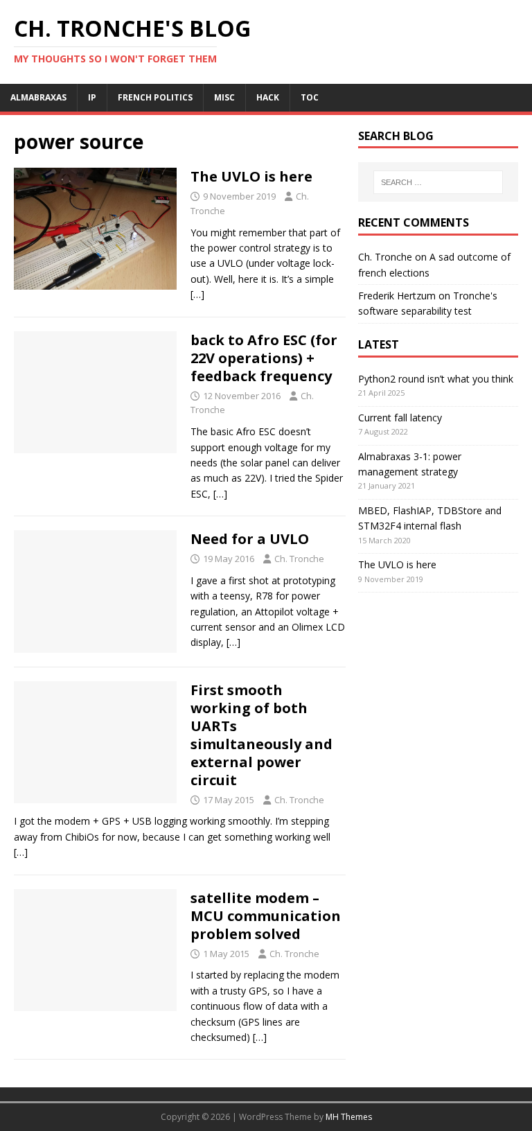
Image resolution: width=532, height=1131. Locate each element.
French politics (155, 97)
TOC (310, 97)
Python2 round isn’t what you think (435, 378)
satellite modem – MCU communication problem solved (265, 915)
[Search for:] (438, 182)
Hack (267, 97)
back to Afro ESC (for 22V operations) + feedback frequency (263, 358)
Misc (224, 97)
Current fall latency (400, 417)
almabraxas (38, 97)
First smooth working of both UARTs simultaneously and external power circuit (261, 735)
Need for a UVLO (249, 538)
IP (92, 97)
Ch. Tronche (299, 558)
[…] (197, 294)
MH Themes (349, 1117)
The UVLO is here (251, 176)
